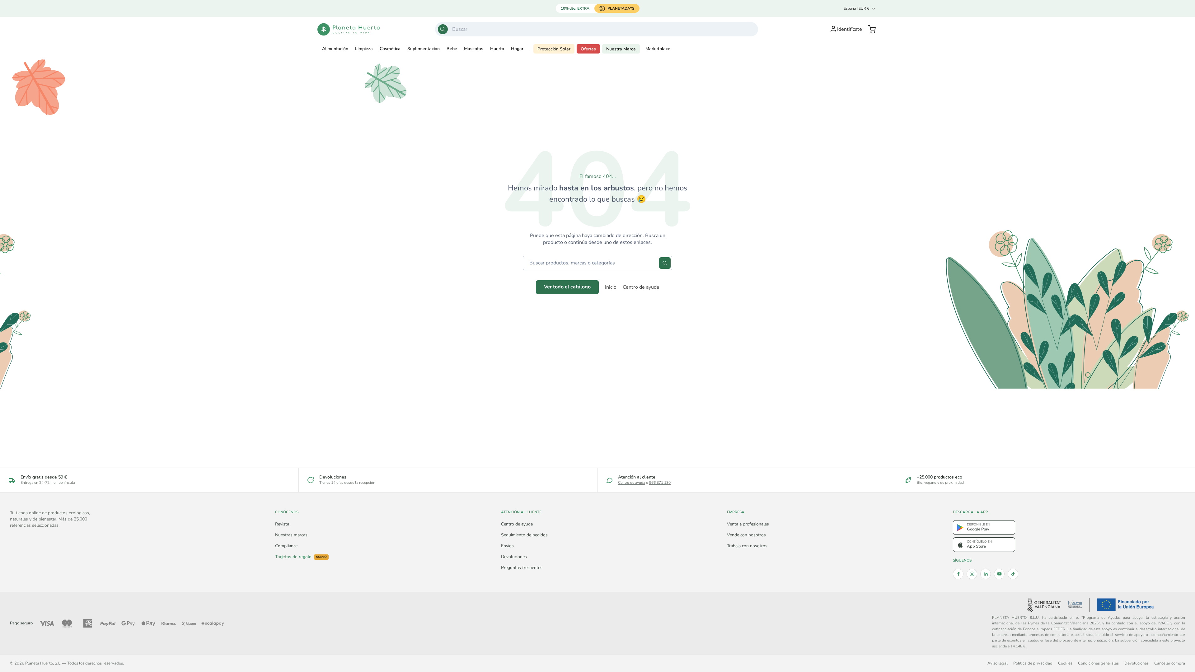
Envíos (507, 546)
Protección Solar (553, 49)
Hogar (517, 49)
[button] (872, 29)
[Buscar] (443, 29)
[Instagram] (972, 574)
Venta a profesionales (748, 524)
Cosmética (390, 49)
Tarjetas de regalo (301, 557)
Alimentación (335, 49)
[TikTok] (1013, 574)
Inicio (610, 287)
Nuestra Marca (621, 49)
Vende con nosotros (746, 535)
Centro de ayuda (641, 287)
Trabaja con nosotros (747, 546)
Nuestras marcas (291, 535)
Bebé (452, 49)
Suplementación (423, 49)
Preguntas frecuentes (521, 568)
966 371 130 (660, 482)
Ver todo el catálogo (567, 286)
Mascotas (473, 49)
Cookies (1065, 663)
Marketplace (657, 49)
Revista (282, 524)
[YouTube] (999, 574)
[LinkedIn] (985, 574)
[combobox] (596, 29)
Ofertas (588, 49)
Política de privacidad (1032, 663)
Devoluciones (514, 557)
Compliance (286, 546)
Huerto (497, 49)
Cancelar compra (1169, 663)
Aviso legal (997, 663)
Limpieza (364, 49)
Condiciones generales (1098, 663)
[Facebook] (958, 574)
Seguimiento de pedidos (524, 535)
